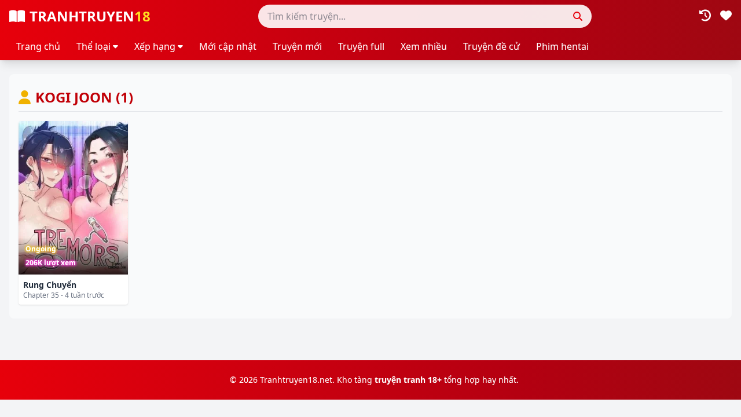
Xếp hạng (154, 46)
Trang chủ (38, 46)
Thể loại (93, 46)
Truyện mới (297, 46)
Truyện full (361, 46)
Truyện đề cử (491, 46)
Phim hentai (562, 46)
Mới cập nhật (227, 46)
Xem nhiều (424, 46)
